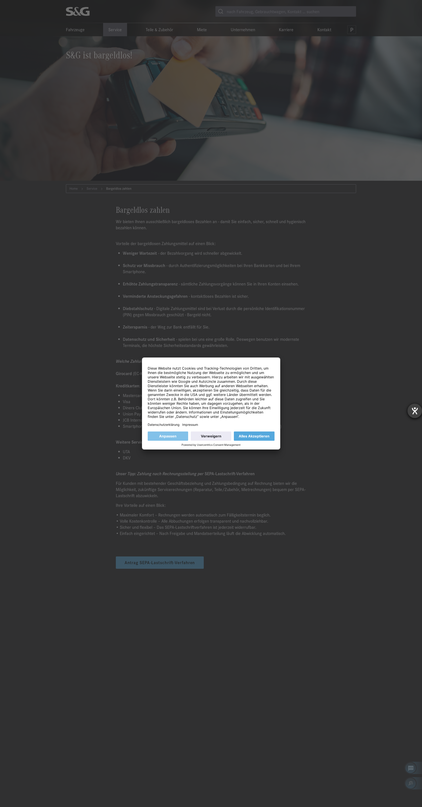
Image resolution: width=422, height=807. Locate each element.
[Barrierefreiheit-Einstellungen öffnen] (414, 411)
